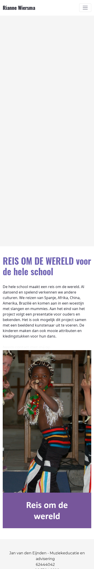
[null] (4, 250)
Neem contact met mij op (26, 347)
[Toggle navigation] (85, 7)
